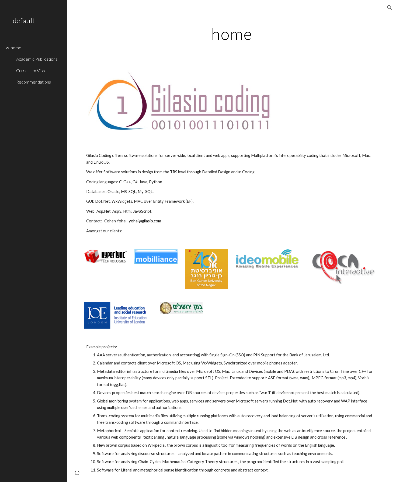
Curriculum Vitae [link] (31, 70)
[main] (231, 34)
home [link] (16, 47)
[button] (389, 7)
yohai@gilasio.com (145, 221)
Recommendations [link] (33, 81)
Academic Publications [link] (36, 58)
